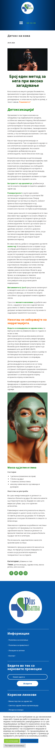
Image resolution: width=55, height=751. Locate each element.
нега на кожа (19, 567)
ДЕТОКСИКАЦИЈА (20, 564)
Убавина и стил (25, 561)
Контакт (12, 656)
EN (34, 23)
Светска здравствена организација (23, 705)
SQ (31, 23)
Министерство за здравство (20, 701)
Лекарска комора (16, 710)
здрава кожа (32, 564)
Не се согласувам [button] (29, 741)
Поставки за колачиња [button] (14, 745)
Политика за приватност (19, 645)
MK (28, 23)
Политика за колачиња (18, 640)
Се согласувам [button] (12, 741)
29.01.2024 (11, 43)
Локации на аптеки (17, 650)
